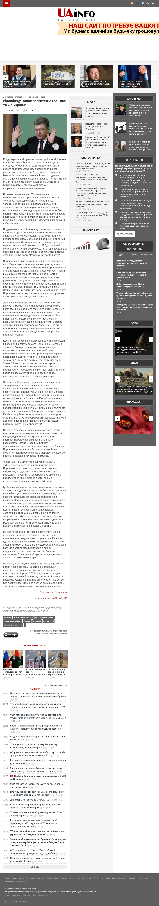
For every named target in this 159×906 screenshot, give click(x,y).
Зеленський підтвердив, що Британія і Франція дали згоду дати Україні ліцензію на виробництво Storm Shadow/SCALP (38, 842)
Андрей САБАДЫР (56, 598)
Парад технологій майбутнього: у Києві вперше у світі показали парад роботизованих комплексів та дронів (134, 389)
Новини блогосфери (36, 97)
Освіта (84, 878)
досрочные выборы (12, 621)
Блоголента (143, 878)
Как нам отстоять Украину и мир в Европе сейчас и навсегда (57, 673)
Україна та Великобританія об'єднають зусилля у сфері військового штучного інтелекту (134, 295)
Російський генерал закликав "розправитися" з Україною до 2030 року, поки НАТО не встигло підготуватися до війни (34, 823)
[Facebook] (137, 3)
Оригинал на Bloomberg (53, 592)
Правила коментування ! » (55, 685)
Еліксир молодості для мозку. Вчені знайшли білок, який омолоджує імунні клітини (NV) (93, 166)
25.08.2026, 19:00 (83, 185)
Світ (56, 878)
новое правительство (23, 617)
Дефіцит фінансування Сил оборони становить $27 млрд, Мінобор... (95, 84)
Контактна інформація (21, 895)
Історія (77, 878)
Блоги (91, 101)
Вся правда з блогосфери (14, 97)
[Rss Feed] (131, 3)
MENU (6, 3)
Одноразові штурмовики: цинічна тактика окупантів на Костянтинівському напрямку (97, 112)
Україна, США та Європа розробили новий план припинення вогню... (130, 84)
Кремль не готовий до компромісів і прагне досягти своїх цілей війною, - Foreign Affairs (140, 146)
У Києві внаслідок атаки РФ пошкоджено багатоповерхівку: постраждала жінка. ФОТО (131, 349)
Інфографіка (91, 230)
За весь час (146, 255)
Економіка (50, 878)
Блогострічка (90, 157)
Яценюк (27, 621)
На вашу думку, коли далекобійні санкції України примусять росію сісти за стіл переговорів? (134, 168)
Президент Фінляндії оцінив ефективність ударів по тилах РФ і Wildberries (132, 263)
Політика (29, 878)
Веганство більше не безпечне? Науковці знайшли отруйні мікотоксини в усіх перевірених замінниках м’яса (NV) (91, 192)
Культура (63, 878)
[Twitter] (142, 3)
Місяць (134, 255)
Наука (71, 878)
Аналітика (134, 98)
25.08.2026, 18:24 (83, 220)
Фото (134, 323)
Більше (35, 867)
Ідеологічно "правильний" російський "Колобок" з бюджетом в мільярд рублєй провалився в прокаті (97, 142)
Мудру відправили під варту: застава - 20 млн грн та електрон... (18, 84)
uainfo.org (33, 892)
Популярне (134, 248)
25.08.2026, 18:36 (83, 209)
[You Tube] (147, 3)
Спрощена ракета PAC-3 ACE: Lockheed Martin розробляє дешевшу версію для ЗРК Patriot (134, 307)
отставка (37, 621)
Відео (134, 362)
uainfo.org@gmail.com (39, 895)
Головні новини (18, 878)
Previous (5, 77)
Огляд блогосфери (130, 878)
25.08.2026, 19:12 (83, 171)
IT (94, 878)
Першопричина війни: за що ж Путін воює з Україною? (96, 126)
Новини (35, 688)
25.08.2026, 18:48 (83, 198)
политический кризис (44, 617)
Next (154, 77)
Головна (8, 878)
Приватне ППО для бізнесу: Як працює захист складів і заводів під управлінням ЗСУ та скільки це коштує (140, 128)
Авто (90, 878)
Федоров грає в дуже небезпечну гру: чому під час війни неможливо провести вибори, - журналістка (140, 110)
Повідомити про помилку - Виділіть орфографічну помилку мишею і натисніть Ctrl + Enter (32, 609)
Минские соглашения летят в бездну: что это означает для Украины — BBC (12, 674)
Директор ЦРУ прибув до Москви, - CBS (30, 800)
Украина (7, 617)
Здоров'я (100, 878)
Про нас (8, 895)
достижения (48, 621)
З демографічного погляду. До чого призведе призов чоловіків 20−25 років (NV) (93, 215)
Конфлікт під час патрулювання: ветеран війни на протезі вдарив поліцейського (131, 275)
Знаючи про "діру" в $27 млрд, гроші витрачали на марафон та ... (57, 84)
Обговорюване (133, 243)
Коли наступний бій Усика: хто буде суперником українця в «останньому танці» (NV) (93, 204)
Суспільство (39, 878)
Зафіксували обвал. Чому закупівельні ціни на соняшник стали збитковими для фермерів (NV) (91, 178)
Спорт (108, 878)
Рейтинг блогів (10, 881)
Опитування (134, 160)
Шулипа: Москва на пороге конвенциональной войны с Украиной (35, 673)
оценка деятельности (13, 625)
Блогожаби (134, 402)
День (121, 255)
